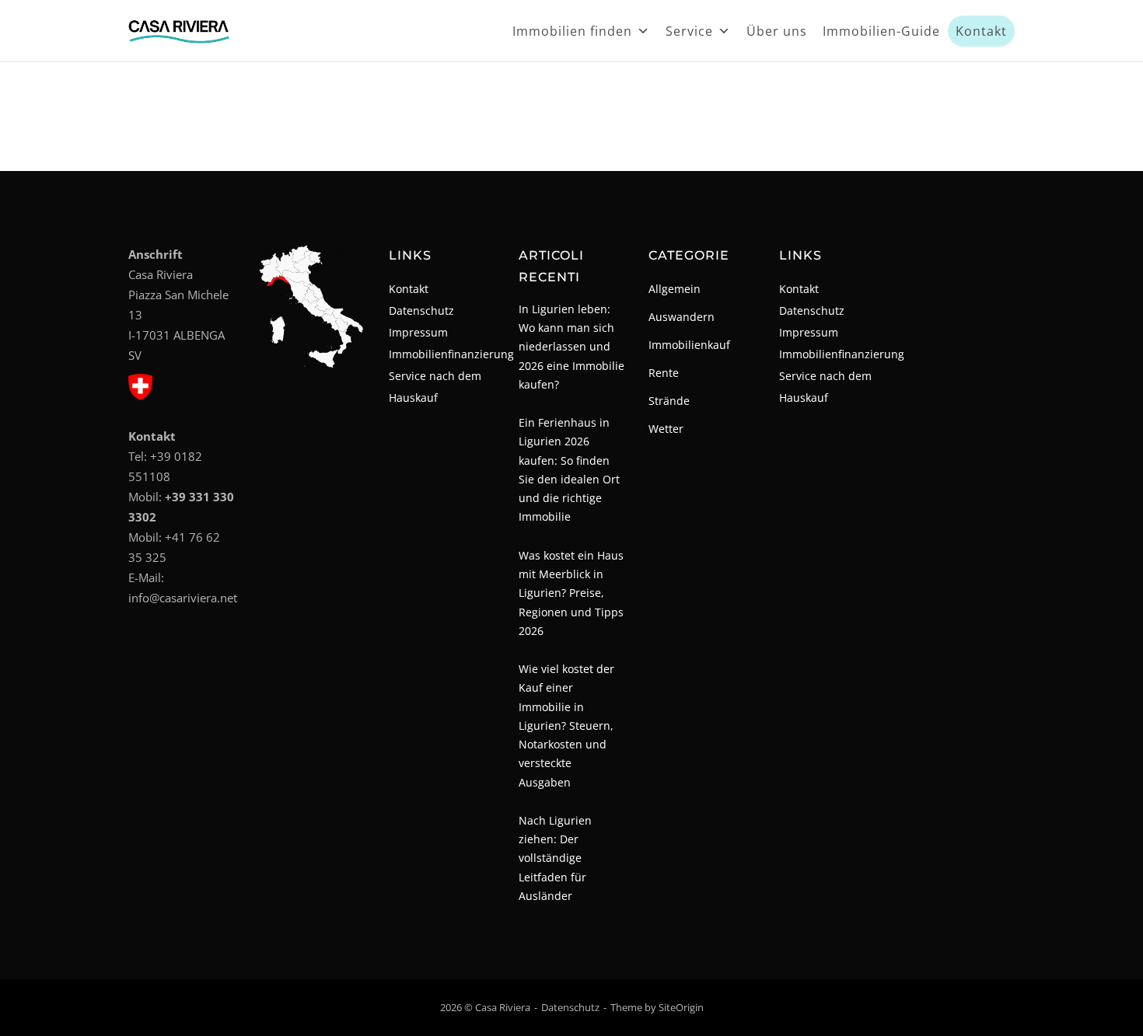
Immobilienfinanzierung (451, 354)
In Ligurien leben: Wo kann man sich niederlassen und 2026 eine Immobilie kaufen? (571, 347)
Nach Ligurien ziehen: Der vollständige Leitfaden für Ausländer (555, 858)
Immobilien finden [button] (572, 31)
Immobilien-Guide (881, 31)
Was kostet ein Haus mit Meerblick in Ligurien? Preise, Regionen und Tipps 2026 (571, 593)
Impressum (418, 332)
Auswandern (681, 316)
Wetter (665, 428)
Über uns (776, 31)
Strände (669, 400)
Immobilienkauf (689, 344)
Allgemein (674, 288)
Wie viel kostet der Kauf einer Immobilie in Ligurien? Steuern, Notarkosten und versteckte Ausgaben (566, 725)
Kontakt (981, 31)
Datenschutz (421, 310)
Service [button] (689, 31)
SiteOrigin (681, 1007)
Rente (663, 372)
